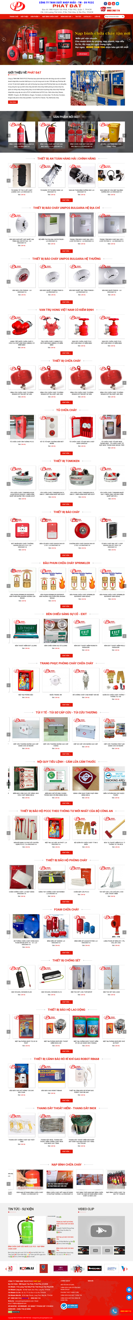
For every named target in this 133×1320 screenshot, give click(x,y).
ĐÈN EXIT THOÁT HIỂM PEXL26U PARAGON (52, 646)
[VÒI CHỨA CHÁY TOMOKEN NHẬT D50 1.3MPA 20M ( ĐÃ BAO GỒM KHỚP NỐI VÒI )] (81, 478)
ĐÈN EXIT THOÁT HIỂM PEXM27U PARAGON (22, 646)
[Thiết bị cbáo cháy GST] (83, 1268)
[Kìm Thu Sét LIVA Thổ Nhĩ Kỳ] (81, 977)
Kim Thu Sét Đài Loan (111, 992)
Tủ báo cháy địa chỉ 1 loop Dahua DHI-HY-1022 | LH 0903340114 (52, 545)
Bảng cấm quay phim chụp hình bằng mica (24, 794)
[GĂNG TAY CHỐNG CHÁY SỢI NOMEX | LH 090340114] (51, 877)
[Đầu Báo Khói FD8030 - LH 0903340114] (52, 276)
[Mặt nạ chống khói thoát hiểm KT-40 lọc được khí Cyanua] (51, 1026)
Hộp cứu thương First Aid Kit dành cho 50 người (52, 745)
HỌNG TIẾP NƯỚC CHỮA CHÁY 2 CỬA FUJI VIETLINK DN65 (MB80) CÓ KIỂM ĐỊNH (22, 343)
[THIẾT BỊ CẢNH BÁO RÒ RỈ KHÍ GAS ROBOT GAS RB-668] (81, 1076)
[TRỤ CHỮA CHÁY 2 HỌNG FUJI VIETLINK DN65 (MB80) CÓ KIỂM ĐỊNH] (51, 327)
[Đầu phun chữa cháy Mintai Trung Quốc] (32, 1268)
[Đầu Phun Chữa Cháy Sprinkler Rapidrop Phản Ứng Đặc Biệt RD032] (82, 580)
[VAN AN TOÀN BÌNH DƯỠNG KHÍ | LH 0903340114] (81, 175)
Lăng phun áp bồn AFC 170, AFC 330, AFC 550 (54, 942)
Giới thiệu (24, 16)
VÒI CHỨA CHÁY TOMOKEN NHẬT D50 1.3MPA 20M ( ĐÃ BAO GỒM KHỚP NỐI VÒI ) (82, 494)
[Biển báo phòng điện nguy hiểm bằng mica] (83, 779)
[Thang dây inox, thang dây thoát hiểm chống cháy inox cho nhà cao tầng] (51, 1125)
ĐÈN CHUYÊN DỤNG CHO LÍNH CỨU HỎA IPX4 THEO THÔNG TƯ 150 (114, 843)
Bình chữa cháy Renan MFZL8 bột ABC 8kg (82, 393)
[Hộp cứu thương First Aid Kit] (112, 729)
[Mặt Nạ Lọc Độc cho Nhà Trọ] (51, 1220)
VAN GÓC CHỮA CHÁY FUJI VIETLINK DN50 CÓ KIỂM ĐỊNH (111, 342)
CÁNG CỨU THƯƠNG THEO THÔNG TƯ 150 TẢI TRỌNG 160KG (84, 843)
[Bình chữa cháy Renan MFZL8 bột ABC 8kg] (81, 378)
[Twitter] (117, 3)
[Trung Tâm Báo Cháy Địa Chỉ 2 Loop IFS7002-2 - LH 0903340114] (81, 225)
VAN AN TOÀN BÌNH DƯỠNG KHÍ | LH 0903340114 (81, 191)
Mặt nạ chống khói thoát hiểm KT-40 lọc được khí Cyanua (51, 1042)
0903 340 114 (113, 10)
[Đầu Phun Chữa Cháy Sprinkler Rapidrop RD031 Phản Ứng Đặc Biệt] (112, 580)
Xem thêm (13, 102)
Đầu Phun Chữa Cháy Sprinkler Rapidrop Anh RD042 (52, 595)
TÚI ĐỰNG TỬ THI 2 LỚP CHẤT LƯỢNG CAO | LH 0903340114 (21, 191)
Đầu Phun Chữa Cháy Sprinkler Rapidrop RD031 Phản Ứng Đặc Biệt (112, 596)
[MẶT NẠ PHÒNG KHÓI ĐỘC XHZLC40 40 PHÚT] (81, 1026)
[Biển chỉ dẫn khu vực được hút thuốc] (54, 779)
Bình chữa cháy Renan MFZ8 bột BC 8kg (112, 393)
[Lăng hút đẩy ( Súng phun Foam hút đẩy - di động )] (113, 926)
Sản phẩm (34, 16)
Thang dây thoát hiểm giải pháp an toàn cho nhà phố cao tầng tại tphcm (81, 1141)
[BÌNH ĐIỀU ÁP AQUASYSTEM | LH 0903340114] (24, 926)
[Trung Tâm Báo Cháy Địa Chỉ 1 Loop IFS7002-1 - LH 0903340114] (111, 225)
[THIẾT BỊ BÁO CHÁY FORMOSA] (49, 1268)
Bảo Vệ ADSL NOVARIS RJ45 (21, 992)
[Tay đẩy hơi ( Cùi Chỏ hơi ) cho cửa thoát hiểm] (111, 877)
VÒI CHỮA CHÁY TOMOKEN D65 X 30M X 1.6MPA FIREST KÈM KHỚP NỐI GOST (112, 494)
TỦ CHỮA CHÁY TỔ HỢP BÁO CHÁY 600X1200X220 (22, 442)
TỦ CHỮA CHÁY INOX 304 (82, 442)
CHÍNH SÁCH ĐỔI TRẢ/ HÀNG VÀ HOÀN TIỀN (70, 1299)
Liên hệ (23, 194)
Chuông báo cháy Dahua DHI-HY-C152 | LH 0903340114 (22, 544)
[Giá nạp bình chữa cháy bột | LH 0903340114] (51, 1245)
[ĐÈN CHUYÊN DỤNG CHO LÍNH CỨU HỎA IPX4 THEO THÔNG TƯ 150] (113, 828)
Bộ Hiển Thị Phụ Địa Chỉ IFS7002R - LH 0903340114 (21, 240)
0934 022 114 (35, 1298)
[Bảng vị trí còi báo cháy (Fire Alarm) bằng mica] (113, 779)
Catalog (87, 16)
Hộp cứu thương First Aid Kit (112, 744)
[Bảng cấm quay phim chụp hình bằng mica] (24, 779)
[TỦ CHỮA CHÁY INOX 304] (81, 427)
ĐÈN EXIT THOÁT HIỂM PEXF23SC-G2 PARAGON (112, 646)
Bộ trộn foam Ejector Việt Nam (84, 941)
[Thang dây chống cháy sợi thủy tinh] (21, 1125)
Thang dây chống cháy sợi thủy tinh (22, 1140)
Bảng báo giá (66, 16)
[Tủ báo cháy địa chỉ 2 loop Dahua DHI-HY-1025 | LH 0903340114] (81, 529)
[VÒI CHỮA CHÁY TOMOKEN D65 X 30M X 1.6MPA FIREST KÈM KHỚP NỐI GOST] (111, 478)
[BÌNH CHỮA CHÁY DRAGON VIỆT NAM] (100, 1268)
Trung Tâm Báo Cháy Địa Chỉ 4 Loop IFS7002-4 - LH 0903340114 (52, 240)
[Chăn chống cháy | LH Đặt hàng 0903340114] (21, 877)
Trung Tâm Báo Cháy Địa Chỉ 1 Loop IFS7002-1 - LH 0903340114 (111, 240)
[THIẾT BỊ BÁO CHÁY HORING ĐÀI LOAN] (117, 1268)
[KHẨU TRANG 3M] (51, 680)
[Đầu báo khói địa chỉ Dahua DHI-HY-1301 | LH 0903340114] (111, 529)
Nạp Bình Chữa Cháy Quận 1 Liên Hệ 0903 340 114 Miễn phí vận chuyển (89, 1194)
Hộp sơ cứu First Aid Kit (82, 744)
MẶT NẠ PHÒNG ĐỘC (21, 695)
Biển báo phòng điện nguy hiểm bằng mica (84, 794)
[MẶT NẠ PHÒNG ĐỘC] (21, 680)
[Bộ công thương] (69, 1306)
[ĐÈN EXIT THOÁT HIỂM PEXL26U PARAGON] (52, 631)
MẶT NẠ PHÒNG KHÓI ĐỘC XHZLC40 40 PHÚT (81, 1042)
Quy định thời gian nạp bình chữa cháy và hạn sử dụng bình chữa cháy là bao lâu (29, 1194)
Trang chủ (13, 16)
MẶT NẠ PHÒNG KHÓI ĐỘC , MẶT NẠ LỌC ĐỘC (111, 1042)
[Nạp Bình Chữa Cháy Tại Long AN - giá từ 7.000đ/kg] (59, 1179)
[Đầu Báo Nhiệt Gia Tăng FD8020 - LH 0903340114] (22, 276)
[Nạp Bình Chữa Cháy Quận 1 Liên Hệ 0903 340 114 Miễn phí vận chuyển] (89, 1179)
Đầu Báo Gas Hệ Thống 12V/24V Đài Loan (22, 1091)
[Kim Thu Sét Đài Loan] (111, 977)
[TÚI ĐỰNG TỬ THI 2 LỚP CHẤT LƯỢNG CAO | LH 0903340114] (21, 175)
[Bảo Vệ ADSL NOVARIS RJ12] (51, 977)
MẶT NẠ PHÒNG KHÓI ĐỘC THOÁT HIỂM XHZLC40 (22, 1042)
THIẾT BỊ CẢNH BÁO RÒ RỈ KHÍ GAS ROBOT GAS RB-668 (81, 1091)
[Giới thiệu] (98, 88)
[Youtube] (113, 3)
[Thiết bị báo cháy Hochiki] (66, 1268)
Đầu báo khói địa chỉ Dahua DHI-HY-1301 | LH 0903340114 (111, 544)
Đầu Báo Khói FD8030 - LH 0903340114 (52, 291)
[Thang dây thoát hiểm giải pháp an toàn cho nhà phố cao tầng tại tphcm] (81, 1125)
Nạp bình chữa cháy (50, 16)
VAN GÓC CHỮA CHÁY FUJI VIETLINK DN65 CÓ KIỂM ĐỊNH (81, 342)
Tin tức (78, 16)
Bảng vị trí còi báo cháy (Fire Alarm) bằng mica (114, 794)
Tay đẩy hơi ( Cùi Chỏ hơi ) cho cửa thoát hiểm (111, 893)
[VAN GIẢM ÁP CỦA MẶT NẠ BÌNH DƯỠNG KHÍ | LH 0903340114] (111, 175)
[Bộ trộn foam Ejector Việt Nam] (83, 926)
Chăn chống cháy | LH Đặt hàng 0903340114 (21, 893)
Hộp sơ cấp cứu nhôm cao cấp (22, 744)
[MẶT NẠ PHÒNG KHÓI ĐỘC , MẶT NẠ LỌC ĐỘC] (111, 1026)
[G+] (109, 3)
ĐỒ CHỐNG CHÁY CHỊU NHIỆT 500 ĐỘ (82, 695)
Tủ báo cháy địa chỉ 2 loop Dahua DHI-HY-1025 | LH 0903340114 (82, 545)
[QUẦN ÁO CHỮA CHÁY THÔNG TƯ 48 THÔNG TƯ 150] (111, 680)
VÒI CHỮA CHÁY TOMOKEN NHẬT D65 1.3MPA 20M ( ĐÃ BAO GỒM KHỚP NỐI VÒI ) (52, 494)
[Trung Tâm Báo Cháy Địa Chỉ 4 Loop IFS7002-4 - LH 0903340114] (51, 225)
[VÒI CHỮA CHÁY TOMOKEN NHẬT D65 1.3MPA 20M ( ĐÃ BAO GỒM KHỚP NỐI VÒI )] (52, 478)
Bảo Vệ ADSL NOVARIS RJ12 (51, 992)
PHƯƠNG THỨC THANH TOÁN (70, 1292)
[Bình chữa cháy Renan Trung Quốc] (15, 1268)
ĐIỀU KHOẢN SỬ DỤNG (67, 1284)
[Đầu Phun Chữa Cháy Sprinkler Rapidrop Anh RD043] (22, 580)
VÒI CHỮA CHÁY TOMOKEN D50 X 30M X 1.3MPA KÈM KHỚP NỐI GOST (22, 493)
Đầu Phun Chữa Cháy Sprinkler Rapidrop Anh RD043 (22, 595)
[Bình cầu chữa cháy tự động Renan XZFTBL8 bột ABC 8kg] (52, 378)
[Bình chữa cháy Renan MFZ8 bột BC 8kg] (111, 378)
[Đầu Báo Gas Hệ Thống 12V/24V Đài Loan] (21, 1076)
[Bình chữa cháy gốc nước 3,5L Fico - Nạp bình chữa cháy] (27, 1230)
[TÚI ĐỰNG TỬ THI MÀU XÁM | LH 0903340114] (51, 175)
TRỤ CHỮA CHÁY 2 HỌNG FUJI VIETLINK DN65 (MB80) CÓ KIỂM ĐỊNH (51, 343)
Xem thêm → (66, 200)
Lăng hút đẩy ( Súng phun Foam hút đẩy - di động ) (114, 942)
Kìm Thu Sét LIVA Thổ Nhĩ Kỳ (81, 992)
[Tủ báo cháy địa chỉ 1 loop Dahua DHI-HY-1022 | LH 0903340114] (52, 529)
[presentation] (9, 136)
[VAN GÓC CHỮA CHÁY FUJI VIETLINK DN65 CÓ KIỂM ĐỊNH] (81, 327)
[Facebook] (105, 3)
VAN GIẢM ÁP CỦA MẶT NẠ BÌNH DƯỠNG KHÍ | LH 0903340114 (111, 191)
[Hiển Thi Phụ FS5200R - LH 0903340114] (81, 276)
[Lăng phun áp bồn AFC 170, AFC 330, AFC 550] (54, 926)
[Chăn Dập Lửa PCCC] (81, 877)
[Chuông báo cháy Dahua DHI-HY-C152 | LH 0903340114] (22, 529)
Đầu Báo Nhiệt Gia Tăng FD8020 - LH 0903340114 (22, 291)
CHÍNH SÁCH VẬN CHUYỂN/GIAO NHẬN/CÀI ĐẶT (70, 1288)
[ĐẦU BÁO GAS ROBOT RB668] (51, 1076)
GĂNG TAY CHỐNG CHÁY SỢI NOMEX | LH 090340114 (52, 893)
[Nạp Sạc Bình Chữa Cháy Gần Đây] (119, 1179)
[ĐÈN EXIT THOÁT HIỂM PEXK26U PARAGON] (82, 631)
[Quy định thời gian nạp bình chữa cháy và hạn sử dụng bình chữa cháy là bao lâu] (29, 1179)
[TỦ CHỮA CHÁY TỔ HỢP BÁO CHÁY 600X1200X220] (22, 427)
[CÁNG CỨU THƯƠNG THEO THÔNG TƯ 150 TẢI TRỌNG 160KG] (83, 828)
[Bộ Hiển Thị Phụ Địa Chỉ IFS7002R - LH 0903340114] (21, 225)
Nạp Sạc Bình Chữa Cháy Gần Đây (119, 1192)
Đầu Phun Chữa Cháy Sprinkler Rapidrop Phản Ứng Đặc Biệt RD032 (82, 596)
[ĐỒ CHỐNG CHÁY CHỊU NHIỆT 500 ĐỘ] (81, 680)
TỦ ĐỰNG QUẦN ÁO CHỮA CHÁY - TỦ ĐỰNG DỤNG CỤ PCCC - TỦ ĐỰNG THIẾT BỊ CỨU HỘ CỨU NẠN (112, 443)
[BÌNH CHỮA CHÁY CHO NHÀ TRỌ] (51, 1233)
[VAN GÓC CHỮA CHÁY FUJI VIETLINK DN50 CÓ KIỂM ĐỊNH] (111, 327)
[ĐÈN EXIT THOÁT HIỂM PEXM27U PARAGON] (22, 631)
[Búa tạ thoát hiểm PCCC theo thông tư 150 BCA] (54, 828)
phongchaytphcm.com (46, 1318)
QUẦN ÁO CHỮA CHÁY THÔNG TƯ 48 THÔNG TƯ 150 (111, 695)
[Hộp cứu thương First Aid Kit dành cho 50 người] (52, 729)
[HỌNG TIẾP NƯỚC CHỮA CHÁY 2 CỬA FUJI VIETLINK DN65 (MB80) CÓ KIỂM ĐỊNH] (21, 327)
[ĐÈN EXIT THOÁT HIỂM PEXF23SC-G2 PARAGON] (112, 631)
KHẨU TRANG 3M (52, 695)
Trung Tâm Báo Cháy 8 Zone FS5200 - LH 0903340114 (112, 291)
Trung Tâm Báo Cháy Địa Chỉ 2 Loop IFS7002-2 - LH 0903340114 (81, 240)
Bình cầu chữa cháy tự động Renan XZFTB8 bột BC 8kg (22, 393)
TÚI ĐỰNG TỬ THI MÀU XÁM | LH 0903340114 (51, 191)
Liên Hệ (97, 16)
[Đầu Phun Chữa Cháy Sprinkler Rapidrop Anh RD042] (52, 580)
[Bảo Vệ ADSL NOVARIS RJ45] (21, 977)
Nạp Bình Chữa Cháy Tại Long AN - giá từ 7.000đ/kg (59, 1193)
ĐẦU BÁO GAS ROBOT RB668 (51, 1090)
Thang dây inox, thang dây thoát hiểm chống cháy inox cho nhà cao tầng (51, 1141)
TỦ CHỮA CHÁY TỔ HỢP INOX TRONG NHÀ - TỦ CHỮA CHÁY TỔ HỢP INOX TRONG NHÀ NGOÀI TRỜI (51, 443)
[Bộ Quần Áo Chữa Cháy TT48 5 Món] (24, 828)
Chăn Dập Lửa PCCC (81, 892)
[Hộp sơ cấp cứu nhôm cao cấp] (22, 729)
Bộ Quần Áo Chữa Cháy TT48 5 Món (24, 843)
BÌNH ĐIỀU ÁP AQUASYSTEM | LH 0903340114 (24, 942)
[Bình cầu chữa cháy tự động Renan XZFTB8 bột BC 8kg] (22, 378)
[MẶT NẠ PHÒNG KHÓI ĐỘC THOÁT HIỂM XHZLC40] (21, 1026)
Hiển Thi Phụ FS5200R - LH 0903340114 (82, 291)
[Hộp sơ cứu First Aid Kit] (82, 729)
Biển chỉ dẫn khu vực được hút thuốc (54, 794)
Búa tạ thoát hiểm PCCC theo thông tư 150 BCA (54, 843)
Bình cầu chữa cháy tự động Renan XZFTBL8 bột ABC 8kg (52, 393)
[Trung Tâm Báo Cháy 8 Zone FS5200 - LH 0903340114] (111, 276)
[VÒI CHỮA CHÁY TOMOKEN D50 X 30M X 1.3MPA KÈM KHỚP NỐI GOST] (22, 478)
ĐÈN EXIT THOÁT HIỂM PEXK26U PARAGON (82, 646)
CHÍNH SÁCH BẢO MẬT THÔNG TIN (71, 1295)
